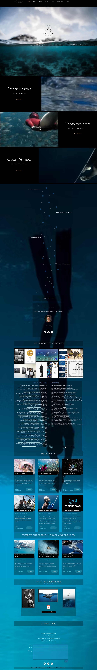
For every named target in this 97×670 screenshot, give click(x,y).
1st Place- (43, 387)
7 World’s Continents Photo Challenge (33, 388)
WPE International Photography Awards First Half (28, 409)
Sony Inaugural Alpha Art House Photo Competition (29, 385)
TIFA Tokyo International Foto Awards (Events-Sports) (29, 416)
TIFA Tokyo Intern (23, 439)
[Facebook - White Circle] (52, 332)
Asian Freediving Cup (68, 387)
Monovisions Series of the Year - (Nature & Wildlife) (27, 422)
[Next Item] (81, 363)
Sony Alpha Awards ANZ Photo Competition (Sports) (31, 399)
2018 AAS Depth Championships (70, 392)
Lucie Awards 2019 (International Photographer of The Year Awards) (29, 404)
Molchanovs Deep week (64, 391)
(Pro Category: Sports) (36, 396)
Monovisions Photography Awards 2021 (30, 419)
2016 (46, 387)
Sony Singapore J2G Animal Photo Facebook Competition (30, 397)
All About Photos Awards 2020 (35, 411)
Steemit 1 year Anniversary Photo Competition (32, 392)
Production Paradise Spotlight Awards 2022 (29, 428)
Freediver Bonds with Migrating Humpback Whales (31, 393)
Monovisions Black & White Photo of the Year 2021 (29, 420)
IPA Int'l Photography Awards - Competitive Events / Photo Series (28, 430)
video (63, 401)
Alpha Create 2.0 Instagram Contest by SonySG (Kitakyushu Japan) (29, 400)
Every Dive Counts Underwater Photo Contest (69, 408)
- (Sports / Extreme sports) (31, 443)
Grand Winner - (42, 385)
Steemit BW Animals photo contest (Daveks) (32, 391)
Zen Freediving (69, 385)
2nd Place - (43, 392)
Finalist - (43, 395)
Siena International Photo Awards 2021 (27, 426)
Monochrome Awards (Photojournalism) (29, 446)
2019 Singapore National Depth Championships (71, 399)
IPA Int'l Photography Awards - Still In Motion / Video (30, 432)
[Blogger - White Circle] (45, 332)
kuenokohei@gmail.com (48, 636)
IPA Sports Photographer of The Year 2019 (30, 403)
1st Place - (43, 388)
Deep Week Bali (67, 388)
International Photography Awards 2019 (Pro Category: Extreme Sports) (27, 401)
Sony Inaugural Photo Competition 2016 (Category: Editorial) (30, 387)
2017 (46, 388)
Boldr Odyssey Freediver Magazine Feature (62, 415)
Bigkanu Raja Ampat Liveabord (70, 395)
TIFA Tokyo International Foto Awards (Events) (28, 417)
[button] (48, 318)
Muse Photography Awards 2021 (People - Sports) (30, 423)
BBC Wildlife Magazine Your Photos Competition (31, 408)
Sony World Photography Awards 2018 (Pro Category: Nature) (30, 395)
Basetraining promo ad (66, 405)
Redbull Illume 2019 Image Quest (35, 405)
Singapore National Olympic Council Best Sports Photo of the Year (29, 413)
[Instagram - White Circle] (48, 332)
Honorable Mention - (41, 389)
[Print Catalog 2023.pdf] (48, 607)
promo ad (64, 407)
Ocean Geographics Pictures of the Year (29, 389)
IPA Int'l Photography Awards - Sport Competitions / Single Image (28, 431)
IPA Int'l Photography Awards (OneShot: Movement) (26, 412)
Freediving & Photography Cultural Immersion (74, 424)
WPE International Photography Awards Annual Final (27, 415)
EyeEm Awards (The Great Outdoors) (34, 407)
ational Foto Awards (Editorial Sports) (33, 439)
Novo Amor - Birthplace (73, 389)
